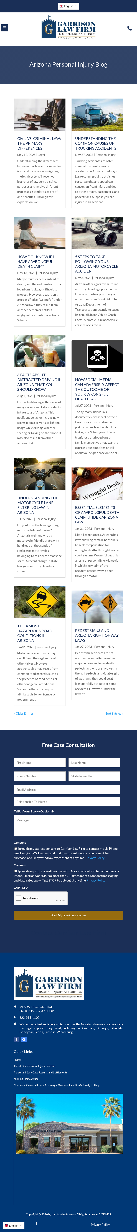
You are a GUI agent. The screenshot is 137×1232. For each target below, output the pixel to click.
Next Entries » (114, 713)
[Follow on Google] (24, 1039)
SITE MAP (105, 1214)
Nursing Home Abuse (26, 1078)
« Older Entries (24, 713)
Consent (20, 842)
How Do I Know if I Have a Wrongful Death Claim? (35, 261)
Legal (41, 155)
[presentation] (41, 898)
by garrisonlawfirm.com (62, 1214)
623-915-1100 (29, 1017)
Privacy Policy (95, 858)
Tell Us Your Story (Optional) (34, 811)
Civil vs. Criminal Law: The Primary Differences (39, 143)
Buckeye (102, 1028)
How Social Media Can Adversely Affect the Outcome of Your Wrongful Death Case (97, 389)
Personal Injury (48, 273)
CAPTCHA (21, 888)
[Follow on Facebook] (16, 1039)
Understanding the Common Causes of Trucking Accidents (95, 143)
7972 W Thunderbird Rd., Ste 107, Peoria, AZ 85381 (37, 1009)
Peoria (38, 1032)
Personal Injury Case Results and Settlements (40, 1072)
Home (17, 1059)
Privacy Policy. (100, 1224)
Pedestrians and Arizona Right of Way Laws (97, 635)
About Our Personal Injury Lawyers (34, 1066)
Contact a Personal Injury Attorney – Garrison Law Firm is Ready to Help (57, 1085)
